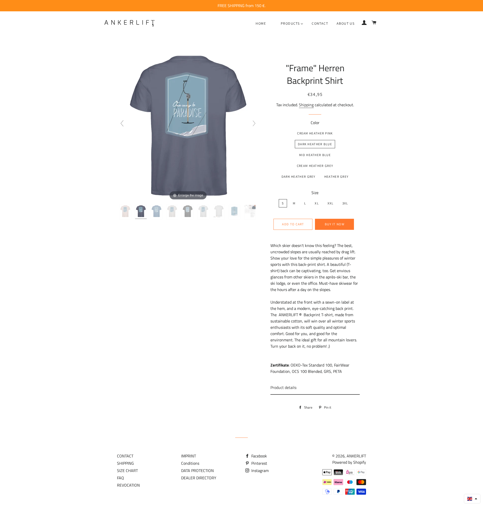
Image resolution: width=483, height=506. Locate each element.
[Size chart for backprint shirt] (250, 212)
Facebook (258, 456)
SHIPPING (125, 463)
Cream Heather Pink (315, 133)
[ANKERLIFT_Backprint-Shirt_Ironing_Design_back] (235, 212)
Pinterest (258, 463)
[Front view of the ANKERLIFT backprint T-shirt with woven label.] (219, 212)
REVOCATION (128, 485)
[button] (472, 498)
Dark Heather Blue (315, 144)
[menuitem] (260, 23)
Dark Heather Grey (298, 176)
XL (317, 203)
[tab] (315, 388)
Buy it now (334, 224)
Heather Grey (336, 176)
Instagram (259, 470)
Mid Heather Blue (315, 155)
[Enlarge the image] (188, 125)
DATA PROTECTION (197, 470)
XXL (331, 203)
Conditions (190, 463)
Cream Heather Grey (315, 166)
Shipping (306, 105)
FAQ (120, 478)
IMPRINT (188, 456)
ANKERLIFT (356, 456)
